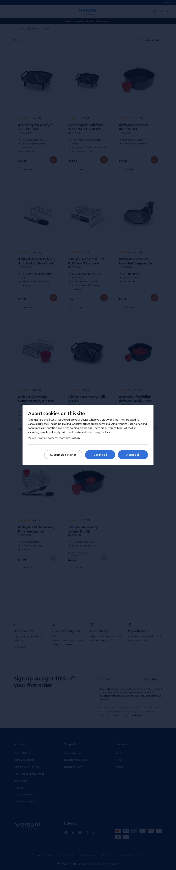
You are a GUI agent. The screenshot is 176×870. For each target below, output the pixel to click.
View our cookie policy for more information (54, 437)
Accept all (133, 454)
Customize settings (63, 454)
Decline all (100, 454)
